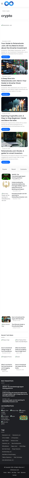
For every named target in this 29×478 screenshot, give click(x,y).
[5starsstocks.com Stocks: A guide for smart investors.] (14, 139)
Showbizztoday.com (6, 451)
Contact (15, 475)
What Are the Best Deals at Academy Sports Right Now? (20, 349)
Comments (23, 169)
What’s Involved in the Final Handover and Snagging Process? (6, 367)
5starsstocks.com (16, 435)
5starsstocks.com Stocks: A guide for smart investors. (12, 152)
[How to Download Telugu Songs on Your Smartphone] (7, 342)
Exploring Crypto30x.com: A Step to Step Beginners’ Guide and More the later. (13, 118)
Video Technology (18, 457)
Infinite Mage (22, 446)
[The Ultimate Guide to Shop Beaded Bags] (6, 327)
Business (23, 472)
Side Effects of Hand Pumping (8, 454)
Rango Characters (16, 449)
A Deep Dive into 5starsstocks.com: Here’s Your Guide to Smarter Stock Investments (13, 81)
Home (3, 11)
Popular (4, 169)
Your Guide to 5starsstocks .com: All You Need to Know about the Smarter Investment (14, 45)
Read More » (5, 57)
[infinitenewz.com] (9, 3)
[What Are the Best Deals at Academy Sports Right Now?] (21, 342)
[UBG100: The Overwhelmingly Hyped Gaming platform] (6, 177)
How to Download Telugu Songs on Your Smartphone (6, 349)
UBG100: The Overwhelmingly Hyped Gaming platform (18, 176)
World (9, 472)
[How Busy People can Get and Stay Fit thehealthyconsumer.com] (6, 254)
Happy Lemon (14, 446)
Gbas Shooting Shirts (16, 443)
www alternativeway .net (7, 460)
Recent (14, 169)
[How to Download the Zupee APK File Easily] (6, 319)
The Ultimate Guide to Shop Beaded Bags (18, 325)
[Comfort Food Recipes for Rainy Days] (5, 412)
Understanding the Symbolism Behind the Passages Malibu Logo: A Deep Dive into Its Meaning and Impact (19, 186)
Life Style (14, 472)
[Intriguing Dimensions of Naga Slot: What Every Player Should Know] (23, 417)
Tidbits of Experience (7, 457)
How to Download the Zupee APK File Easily (18, 318)
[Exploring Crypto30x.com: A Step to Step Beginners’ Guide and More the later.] (14, 104)
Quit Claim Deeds (6, 449)
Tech (18, 472)
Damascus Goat (14, 440)
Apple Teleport (5, 440)
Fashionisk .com (5, 443)
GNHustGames (5, 446)
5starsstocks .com (6, 435)
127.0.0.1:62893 (5, 437)
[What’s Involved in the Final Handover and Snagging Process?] (7, 359)
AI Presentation (14, 437)
